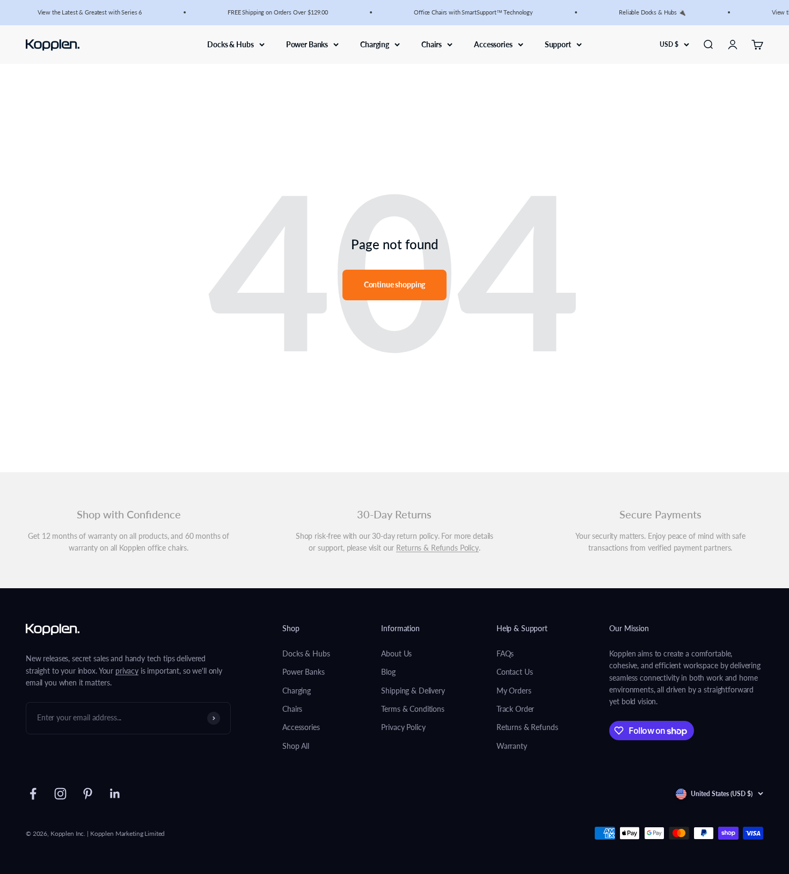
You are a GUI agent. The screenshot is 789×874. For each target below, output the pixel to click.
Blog (388, 671)
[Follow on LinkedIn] (115, 793)
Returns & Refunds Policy (437, 547)
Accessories (493, 43)
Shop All (295, 745)
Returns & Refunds (527, 727)
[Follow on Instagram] (60, 793)
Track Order (515, 708)
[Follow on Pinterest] (88, 793)
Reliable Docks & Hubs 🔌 (647, 12)
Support (558, 43)
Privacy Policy (403, 727)
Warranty (511, 745)
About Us (396, 653)
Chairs (431, 43)
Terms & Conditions (412, 708)
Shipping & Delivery (412, 690)
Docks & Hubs (230, 43)
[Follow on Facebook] (33, 793)
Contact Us (514, 671)
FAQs (505, 653)
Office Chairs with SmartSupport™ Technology (468, 12)
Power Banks (307, 43)
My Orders (513, 690)
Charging (374, 43)
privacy (126, 670)
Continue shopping (395, 284)
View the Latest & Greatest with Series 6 (85, 12)
